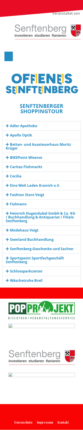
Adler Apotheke (23, 125)
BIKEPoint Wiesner (26, 157)
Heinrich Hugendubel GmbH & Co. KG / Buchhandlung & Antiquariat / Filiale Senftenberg (40, 217)
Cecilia (15, 176)
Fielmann (18, 204)
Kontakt (63, 422)
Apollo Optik (21, 135)
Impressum (45, 422)
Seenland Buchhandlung (32, 239)
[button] (8, 56)
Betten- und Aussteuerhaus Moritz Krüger (38, 146)
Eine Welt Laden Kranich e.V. (35, 185)
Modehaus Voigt (24, 230)
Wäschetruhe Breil (26, 280)
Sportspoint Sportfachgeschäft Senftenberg (35, 260)
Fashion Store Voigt (27, 194)
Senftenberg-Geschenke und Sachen (41, 248)
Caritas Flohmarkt (26, 166)
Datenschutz (23, 422)
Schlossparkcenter (26, 271)
